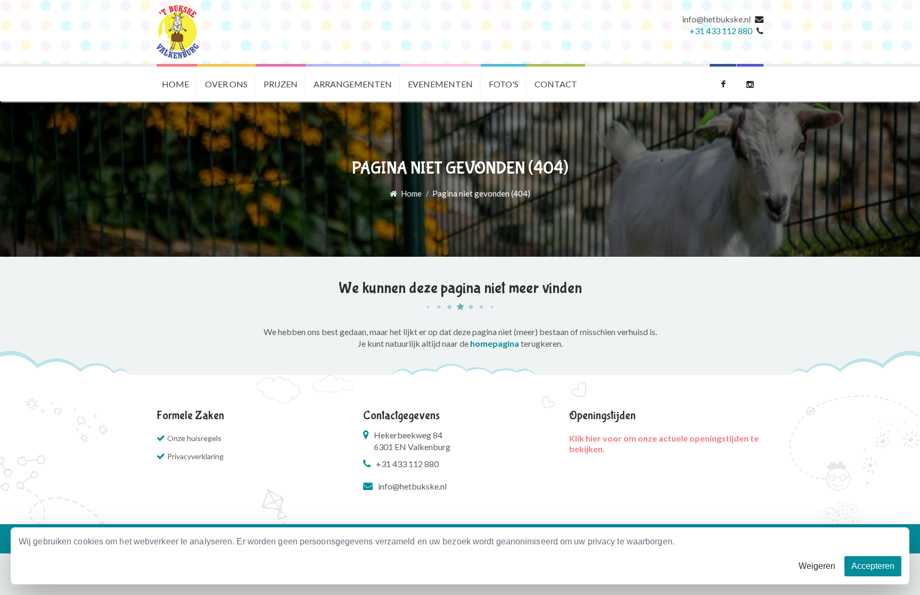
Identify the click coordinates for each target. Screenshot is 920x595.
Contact (556, 84)
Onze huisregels (194, 438)
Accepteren (872, 565)
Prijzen (281, 84)
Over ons (226, 84)
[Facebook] (723, 82)
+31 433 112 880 (720, 31)
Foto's (504, 84)
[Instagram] (750, 82)
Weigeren (817, 565)
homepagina (494, 343)
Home (175, 84)
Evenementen (440, 84)
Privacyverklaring (195, 456)
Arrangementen (353, 84)
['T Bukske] (178, 32)
